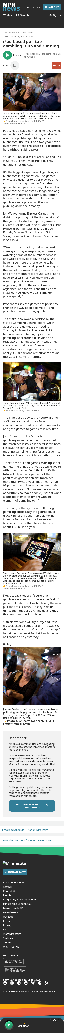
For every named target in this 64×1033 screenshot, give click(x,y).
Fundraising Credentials (17, 903)
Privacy (7, 925)
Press (6, 921)
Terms (7, 942)
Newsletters (10, 912)
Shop (6, 929)
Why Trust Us (11, 946)
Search (24, 15)
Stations (8, 938)
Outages (8, 916)
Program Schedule (13, 829)
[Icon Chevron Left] (6, 678)
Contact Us (9, 891)
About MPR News (13, 882)
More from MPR (13, 908)
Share (56, 65)
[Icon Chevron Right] (57, 678)
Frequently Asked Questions (20, 899)
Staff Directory (12, 933)
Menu (10, 15)
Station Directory (37, 829)
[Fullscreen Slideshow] (7, 654)
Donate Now (51, 6)
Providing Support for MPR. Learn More (27, 840)
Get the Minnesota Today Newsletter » (32, 806)
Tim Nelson (9, 32)
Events (7, 895)
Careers (8, 886)
